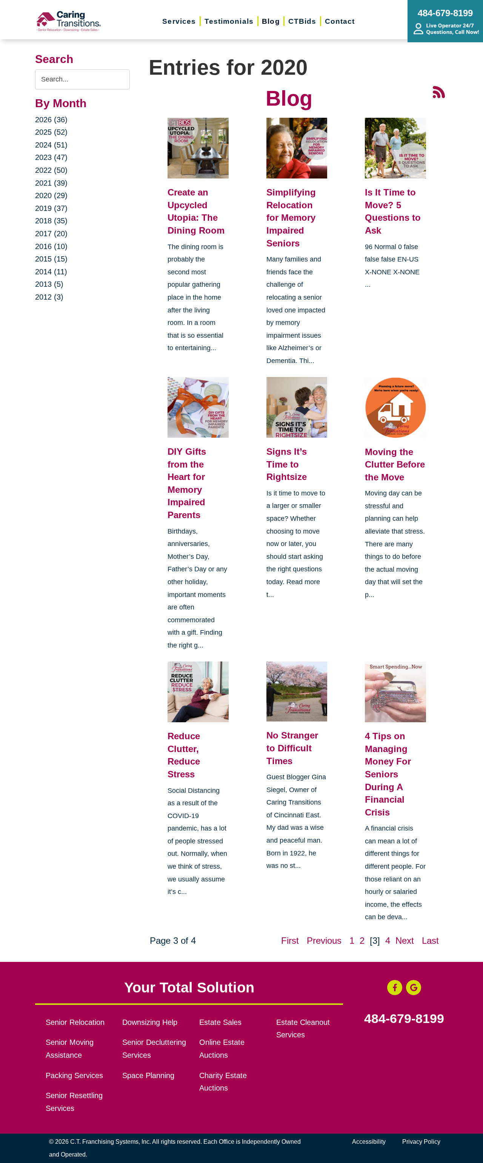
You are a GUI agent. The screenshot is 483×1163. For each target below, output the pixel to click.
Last (430, 940)
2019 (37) (51, 208)
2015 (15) (51, 259)
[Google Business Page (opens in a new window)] (413, 987)
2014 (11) (51, 272)
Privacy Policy (421, 1141)
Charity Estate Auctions (223, 1081)
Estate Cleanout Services (303, 1028)
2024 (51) (51, 145)
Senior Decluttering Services (154, 1048)
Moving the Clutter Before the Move (395, 464)
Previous (324, 940)
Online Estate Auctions (222, 1048)
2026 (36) (51, 119)
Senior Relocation (75, 1022)
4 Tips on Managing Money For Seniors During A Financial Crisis (388, 774)
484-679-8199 (404, 1018)
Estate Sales (220, 1022)
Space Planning (148, 1075)
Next (404, 940)
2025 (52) (51, 132)
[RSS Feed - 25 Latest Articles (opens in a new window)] (439, 91)
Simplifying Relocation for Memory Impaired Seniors (291, 217)
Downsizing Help (149, 1022)
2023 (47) (51, 157)
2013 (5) (49, 284)
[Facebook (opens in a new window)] (394, 987)
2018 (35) (51, 221)
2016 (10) (51, 246)
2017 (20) (51, 233)
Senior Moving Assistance (70, 1048)
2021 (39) (51, 183)
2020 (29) (51, 195)
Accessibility (369, 1141)
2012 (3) (49, 297)
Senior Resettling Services (74, 1101)
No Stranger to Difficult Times (292, 748)
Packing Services (74, 1075)
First (290, 940)
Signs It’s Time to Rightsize (286, 464)
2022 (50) (51, 170)
